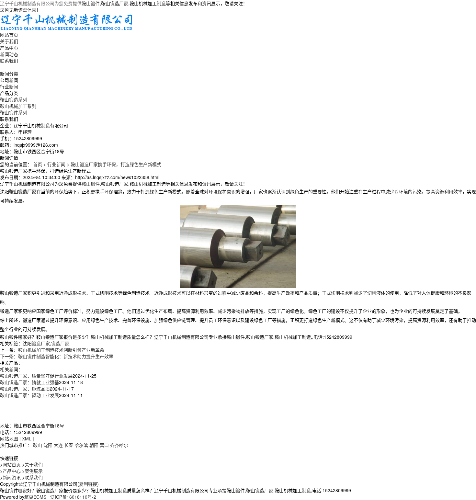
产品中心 (9, 47)
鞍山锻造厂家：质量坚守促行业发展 (36, 375)
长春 (68, 445)
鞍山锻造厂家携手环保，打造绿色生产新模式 (116, 164)
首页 (37, 164)
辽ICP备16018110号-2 (73, 497)
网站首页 (9, 34)
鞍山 (37, 445)
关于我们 (9, 41)
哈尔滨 (81, 445)
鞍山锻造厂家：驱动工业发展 (29, 395)
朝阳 (93, 445)
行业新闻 (9, 86)
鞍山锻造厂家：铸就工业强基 (29, 382)
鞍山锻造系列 (13, 99)
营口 (104, 445)
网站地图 (9, 438)
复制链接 (88, 484)
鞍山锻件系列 (13, 112)
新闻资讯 (12, 477)
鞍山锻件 (91, 3)
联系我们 (9, 60)
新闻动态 (9, 54)
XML (26, 438)
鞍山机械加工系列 (18, 106)
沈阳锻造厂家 (36, 343)
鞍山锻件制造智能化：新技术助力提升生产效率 (65, 356)
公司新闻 (9, 80)
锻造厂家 (60, 343)
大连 (58, 445)
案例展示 (34, 471)
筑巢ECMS (35, 497)
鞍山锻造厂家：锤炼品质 (25, 388)
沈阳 (47, 445)
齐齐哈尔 (119, 445)
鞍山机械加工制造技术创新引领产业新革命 (61, 350)
